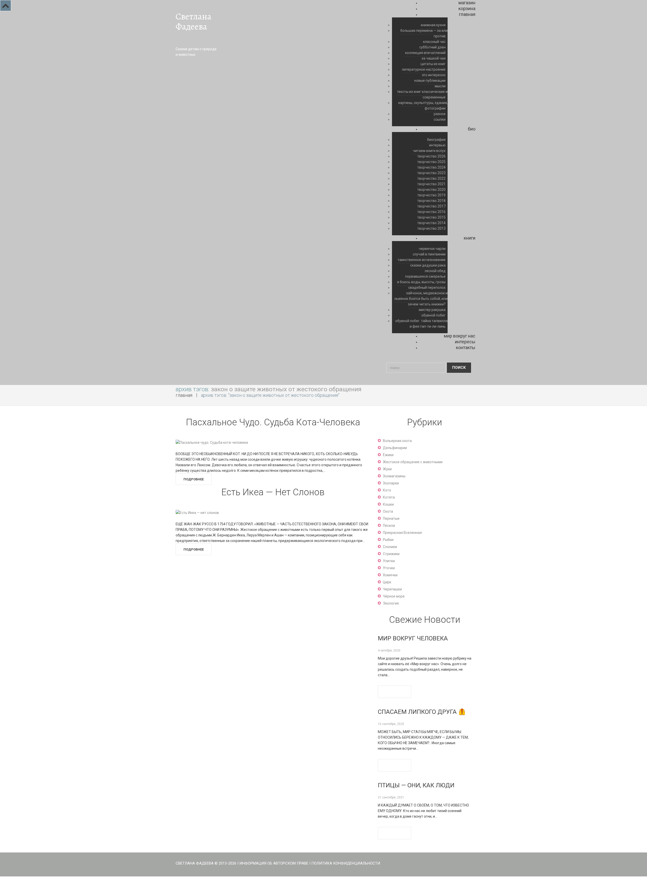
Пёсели (389, 526)
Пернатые (391, 518)
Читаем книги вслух (429, 151)
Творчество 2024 (431, 167)
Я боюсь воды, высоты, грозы (421, 282)
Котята (389, 497)
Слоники (390, 547)
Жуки (387, 469)
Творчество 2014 (431, 223)
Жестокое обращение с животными (413, 462)
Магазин (466, 2)
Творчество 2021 (431, 184)
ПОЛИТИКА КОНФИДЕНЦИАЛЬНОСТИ (345, 863)
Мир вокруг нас (459, 336)
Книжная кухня (433, 25)
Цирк (387, 582)
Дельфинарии (395, 448)
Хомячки (390, 575)
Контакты (465, 347)
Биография (436, 140)
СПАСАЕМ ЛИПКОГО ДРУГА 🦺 (422, 711)
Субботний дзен (432, 47)
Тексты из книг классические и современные (422, 94)
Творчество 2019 (431, 195)
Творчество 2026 (431, 156)
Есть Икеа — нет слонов (273, 492)
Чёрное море (394, 596)
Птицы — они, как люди (416, 785)
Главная (467, 14)
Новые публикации (430, 81)
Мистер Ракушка (432, 310)
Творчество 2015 (431, 217)
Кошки (388, 504)
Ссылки (440, 119)
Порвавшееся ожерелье (425, 276)
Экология (391, 603)
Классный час (434, 42)
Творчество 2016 (431, 212)
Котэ (387, 490)
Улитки (389, 561)
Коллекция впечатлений (425, 53)
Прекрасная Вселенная (402, 533)
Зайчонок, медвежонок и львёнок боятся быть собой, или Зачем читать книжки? (421, 298)
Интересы (465, 341)
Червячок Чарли (432, 249)
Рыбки (388, 540)
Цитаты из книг (433, 64)
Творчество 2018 (431, 201)
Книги (469, 238)
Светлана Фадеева (193, 21)
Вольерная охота (397, 441)
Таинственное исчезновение (422, 260)
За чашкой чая (434, 58)
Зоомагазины (394, 476)
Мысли (440, 86)
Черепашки (392, 589)
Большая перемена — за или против (424, 33)
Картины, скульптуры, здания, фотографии (423, 105)
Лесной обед (435, 271)
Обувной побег (433, 315)
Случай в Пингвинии (429, 254)
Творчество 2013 (431, 228)
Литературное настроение (424, 69)
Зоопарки (391, 483)
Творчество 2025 (431, 162)
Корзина (466, 8)
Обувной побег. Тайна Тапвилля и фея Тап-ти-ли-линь (421, 323)
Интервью (437, 145)
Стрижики (391, 554)
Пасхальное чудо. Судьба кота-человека (273, 422)
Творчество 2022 (431, 178)
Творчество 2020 (431, 190)
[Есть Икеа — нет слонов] (197, 512)
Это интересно (434, 75)
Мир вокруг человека (413, 638)
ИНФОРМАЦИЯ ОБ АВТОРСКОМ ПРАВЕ (273, 863)
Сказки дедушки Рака (428, 265)
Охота (388, 511)
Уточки (389, 568)
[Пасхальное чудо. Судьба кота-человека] (212, 442)
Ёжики (388, 455)
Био (471, 129)
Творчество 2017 (431, 206)
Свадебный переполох (427, 287)
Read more (394, 692)
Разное (440, 114)
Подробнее (193, 479)
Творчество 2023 (431, 173)
